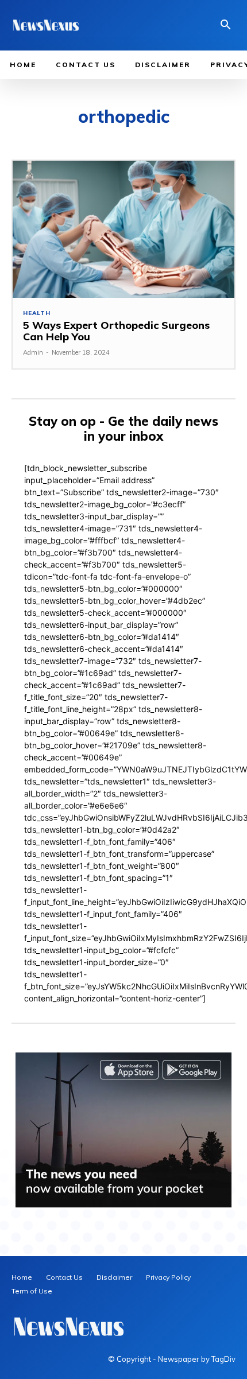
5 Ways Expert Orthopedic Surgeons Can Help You (116, 330)
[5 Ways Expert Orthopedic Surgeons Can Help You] (123, 229)
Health (37, 313)
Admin (33, 352)
